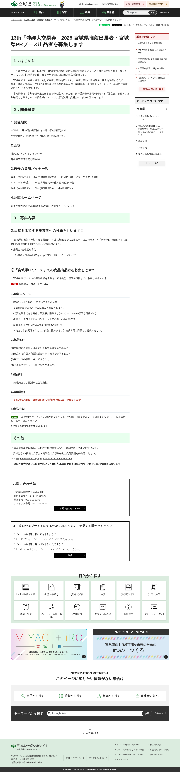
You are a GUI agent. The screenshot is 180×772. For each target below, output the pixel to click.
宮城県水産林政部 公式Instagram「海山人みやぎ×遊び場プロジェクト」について (151, 130)
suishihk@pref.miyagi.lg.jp (33, 426)
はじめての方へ (156, 754)
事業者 (110, 12)
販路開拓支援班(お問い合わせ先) (79, 464)
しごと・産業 (29, 20)
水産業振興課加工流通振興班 (29, 492)
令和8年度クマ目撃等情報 (150, 43)
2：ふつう (41, 539)
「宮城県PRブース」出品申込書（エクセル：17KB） (47, 417)
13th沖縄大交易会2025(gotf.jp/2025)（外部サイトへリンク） (43, 205)
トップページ (16, 20)
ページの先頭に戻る (90, 733)
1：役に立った (23, 539)
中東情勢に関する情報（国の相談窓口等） (152, 60)
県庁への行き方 (73, 758)
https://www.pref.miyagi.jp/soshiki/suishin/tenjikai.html (44, 458)
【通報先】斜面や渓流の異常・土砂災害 (152, 79)
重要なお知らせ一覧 (152, 89)
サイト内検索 (125, 13)
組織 (87, 12)
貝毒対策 (142, 148)
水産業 (40, 20)
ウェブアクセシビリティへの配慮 (131, 750)
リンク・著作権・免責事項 (128, 745)
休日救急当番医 (156, 4)
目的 (41, 12)
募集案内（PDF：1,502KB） (34, 284)
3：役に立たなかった (63, 539)
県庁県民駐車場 (96, 758)
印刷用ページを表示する (137, 25)
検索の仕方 (164, 12)
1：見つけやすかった (27, 549)
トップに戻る (19, 12)
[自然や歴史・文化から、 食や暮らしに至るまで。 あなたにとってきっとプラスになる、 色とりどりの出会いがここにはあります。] (49, 653)
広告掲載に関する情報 (159, 750)
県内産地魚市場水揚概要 (150, 154)
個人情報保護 (155, 745)
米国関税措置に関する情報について (152, 69)
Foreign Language (90, 4)
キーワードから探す (28, 713)
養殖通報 (142, 141)
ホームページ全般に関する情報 (130, 754)
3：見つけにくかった (70, 549)
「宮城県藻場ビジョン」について (151, 117)
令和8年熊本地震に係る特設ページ (152, 51)
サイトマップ (122, 759)
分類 (64, 12)
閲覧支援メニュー (113, 4)
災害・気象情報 (133, 4)
